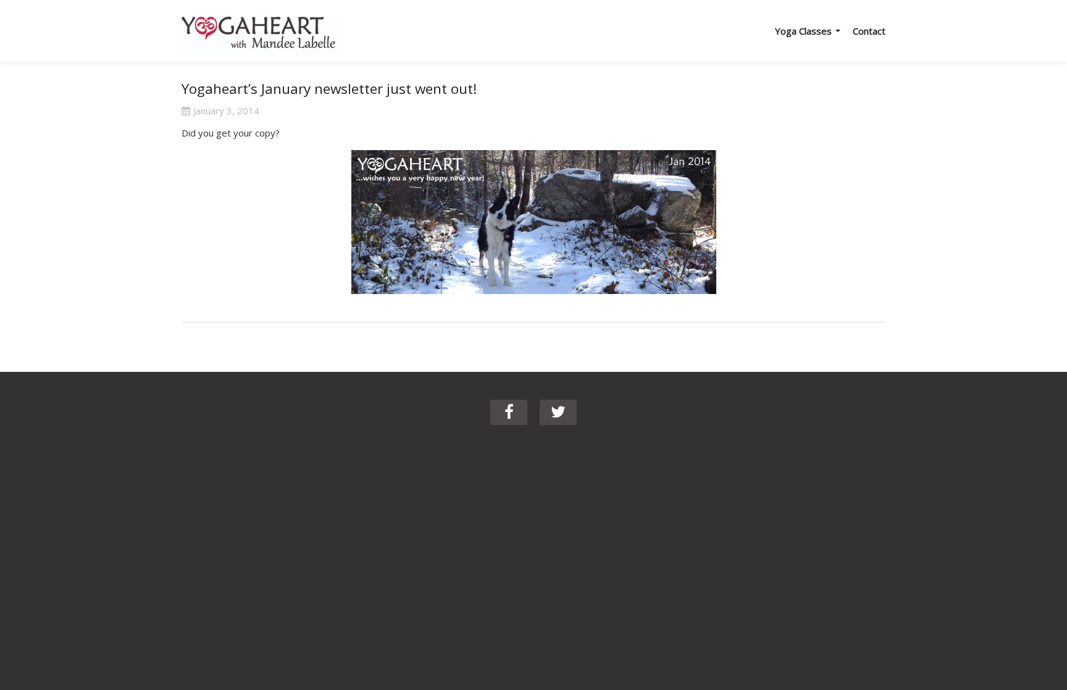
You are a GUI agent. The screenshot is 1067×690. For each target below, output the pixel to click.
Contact (869, 31)
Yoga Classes (804, 31)
